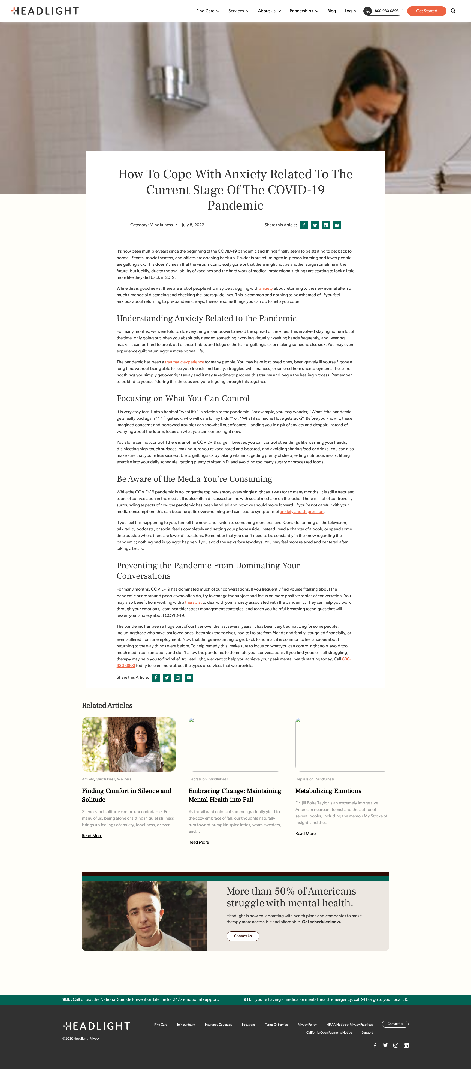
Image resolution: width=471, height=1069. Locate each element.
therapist (193, 602)
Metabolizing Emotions (328, 791)
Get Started (426, 11)
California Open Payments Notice (329, 1032)
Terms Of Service (276, 1024)
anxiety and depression (302, 512)
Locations (248, 1024)
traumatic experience (184, 362)
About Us (267, 11)
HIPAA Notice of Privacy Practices (350, 1024)
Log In (350, 11)
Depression (198, 779)
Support (367, 1032)
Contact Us (243, 936)
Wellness (124, 779)
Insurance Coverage (218, 1024)
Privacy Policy (307, 1024)
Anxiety (88, 779)
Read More (92, 836)
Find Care (205, 11)
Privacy (95, 1038)
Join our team (186, 1024)
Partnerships (301, 11)
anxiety (266, 288)
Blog (331, 11)
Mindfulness (105, 779)
